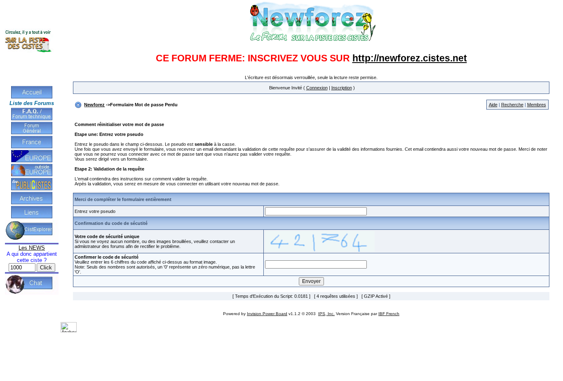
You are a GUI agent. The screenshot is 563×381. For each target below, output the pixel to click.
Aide (493, 104)
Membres (536, 104)
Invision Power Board (267, 313)
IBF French (388, 313)
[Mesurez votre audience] (69, 330)
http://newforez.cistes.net (409, 58)
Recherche (512, 104)
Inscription (341, 87)
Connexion (317, 87)
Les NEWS (32, 248)
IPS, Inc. (326, 313)
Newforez (94, 104)
